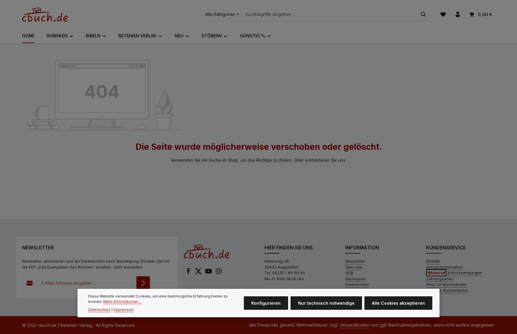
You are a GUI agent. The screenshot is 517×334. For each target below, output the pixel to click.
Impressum (355, 278)
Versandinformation (444, 267)
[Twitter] (199, 273)
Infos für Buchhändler (446, 284)
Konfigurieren (266, 303)
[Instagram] (218, 273)
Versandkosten (354, 324)
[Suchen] (423, 14)
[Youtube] (209, 273)
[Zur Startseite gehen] (45, 14)
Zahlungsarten (440, 278)
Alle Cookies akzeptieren (398, 303)
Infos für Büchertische (447, 290)
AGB (349, 272)
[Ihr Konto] (457, 14)
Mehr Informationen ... (122, 301)
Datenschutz (357, 284)
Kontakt (433, 261)
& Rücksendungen (454, 272)
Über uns (353, 267)
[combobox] (329, 14)
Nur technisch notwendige (326, 303)
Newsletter (355, 261)
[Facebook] (189, 273)
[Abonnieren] (143, 283)
